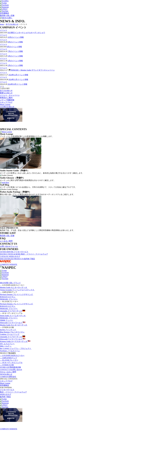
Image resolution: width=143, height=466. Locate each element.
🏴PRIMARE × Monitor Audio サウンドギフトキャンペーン (31, 70)
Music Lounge (5, 104)
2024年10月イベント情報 (17, 84)
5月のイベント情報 (15, 56)
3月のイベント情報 (15, 61)
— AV (11, 362)
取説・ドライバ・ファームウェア (13, 392)
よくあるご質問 (6, 241)
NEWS (6, 374)
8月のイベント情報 (14, 47)
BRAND (10, 283)
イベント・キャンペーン (10, 95)
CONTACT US (11, 369)
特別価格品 (4, 13)
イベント (3, 30)
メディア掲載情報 (7, 100)
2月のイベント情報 (15, 65)
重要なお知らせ (6, 93)
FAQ (8, 372)
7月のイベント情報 (15, 51)
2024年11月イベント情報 (18, 79)
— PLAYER (9, 360)
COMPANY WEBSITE (8, 264)
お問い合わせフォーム (9, 246)
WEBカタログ (5, 394)
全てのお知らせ (6, 90)
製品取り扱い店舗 (7, 15)
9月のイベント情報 (15, 42)
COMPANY (8, 377)
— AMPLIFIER (8, 358)
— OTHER (7, 365)
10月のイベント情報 (16, 37)
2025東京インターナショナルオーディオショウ (26, 33)
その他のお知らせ (7, 107)
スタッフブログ (6, 102)
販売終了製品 (5, 397)
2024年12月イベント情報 (18, 75)
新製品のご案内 (6, 98)
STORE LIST (10, 367)
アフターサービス (7, 390)
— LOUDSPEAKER (12, 355)
